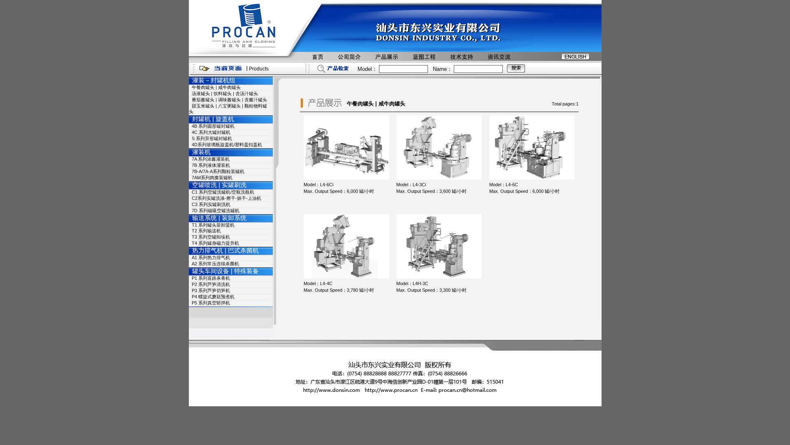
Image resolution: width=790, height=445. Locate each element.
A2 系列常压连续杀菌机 (215, 263)
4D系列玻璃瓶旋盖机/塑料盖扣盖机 (227, 144)
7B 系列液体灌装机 (211, 165)
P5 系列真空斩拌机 (211, 302)
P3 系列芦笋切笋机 (211, 290)
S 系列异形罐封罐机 (212, 138)
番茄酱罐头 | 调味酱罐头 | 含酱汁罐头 (229, 99)
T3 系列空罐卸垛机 (211, 236)
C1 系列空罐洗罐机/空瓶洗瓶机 (223, 192)
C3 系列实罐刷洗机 (211, 204)
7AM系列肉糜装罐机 (212, 177)
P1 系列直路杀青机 (211, 278)
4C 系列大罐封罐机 (211, 132)
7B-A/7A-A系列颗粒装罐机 (218, 171)
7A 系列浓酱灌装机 (211, 159)
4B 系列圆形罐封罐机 (213, 126)
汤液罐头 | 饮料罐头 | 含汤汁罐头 (225, 93)
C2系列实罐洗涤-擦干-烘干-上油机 (226, 198)
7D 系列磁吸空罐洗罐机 (215, 210)
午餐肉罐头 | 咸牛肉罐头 (216, 87)
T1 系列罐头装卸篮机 (213, 224)
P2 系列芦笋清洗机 (211, 284)
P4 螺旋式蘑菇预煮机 (213, 296)
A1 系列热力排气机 (211, 257)
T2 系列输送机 (206, 230)
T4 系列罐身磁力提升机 (215, 243)
